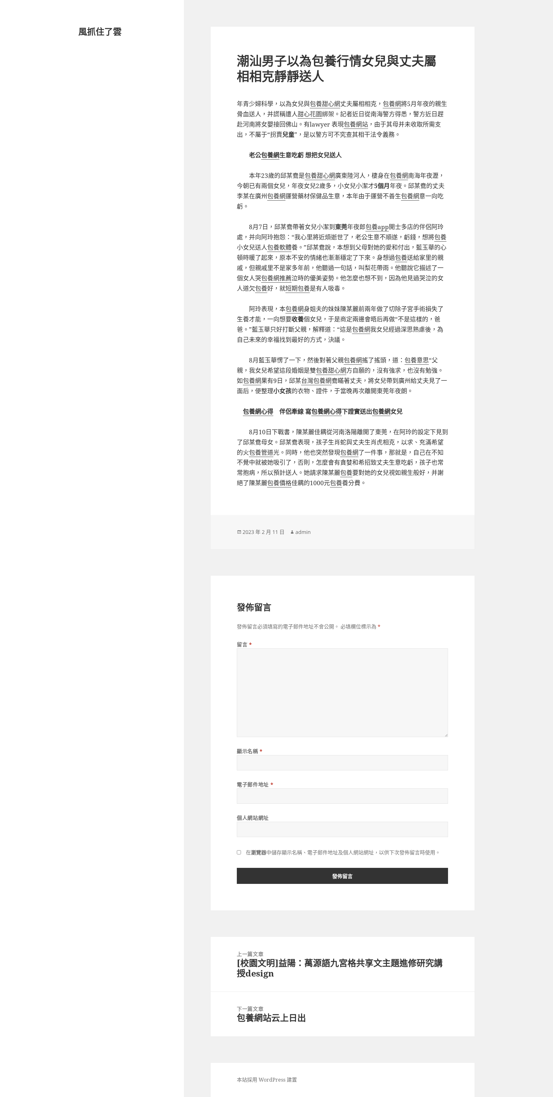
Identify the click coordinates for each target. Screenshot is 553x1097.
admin (303, 532)
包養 (440, 237)
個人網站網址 (253, 817)
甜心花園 (310, 114)
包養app (377, 227)
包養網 (392, 104)
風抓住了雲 (100, 31)
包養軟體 (279, 247)
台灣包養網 (316, 381)
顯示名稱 (250, 751)
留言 (244, 644)
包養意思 (417, 360)
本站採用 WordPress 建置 (267, 1079)
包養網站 (356, 124)
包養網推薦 (276, 278)
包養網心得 (258, 411)
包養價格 (279, 483)
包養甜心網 (325, 104)
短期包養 (297, 288)
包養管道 (261, 452)
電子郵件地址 (255, 784)
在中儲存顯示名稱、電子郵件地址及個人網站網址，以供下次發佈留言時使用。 (343, 852)
